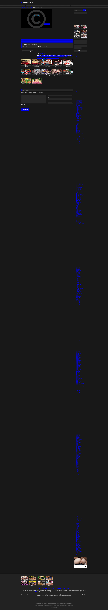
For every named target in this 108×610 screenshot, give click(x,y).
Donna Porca (78, 131)
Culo (76, 122)
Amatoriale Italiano (78, 61)
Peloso (77, 312)
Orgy (48, 56)
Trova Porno (77, 482)
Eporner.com (78, 145)
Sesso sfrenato (78, 433)
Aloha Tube (31, 7)
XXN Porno (77, 526)
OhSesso (77, 307)
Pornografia (77, 359)
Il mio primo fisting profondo (80, 223)
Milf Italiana (77, 282)
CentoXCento (28, 5)
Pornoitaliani (78, 361)
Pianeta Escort (78, 314)
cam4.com (77, 98)
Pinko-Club (34, 5)
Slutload (77, 451)
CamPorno (77, 99)
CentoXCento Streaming (79, 109)
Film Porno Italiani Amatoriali (80, 184)
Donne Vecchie (78, 136)
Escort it (77, 149)
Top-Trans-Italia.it (78, 478)
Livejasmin (77, 258)
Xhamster (77, 523)
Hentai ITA (77, 218)
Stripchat (77, 465)
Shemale (77, 443)
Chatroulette (77, 111)
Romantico (77, 396)
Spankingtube (78, 456)
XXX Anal (77, 529)
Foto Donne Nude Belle (79, 195)
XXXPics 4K (77, 533)
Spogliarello (77, 460)
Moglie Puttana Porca (79, 291)
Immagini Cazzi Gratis (79, 224)
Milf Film (39, 56)
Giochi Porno (78, 207)
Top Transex (77, 477)
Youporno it (77, 540)
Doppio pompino (78, 139)
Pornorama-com (78, 364)
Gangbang (77, 203)
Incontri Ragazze (66, 5)
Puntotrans (77, 379)
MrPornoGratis (78, 297)
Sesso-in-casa (78, 435)
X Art (76, 522)
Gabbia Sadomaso (78, 202)
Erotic (76, 146)
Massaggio (77, 271)
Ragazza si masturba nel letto (80, 386)
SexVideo (77, 441)
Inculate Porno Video (79, 231)
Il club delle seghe (78, 222)
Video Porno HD (56, 56)
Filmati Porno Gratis (79, 187)
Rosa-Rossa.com (78, 397)
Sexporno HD (78, 440)
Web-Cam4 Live (78, 510)
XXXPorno (77, 535)
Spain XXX (48, 58)
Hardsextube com (78, 216)
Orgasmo (77, 309)
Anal (47, 55)
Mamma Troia (78, 263)
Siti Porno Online (78, 450)
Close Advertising (47, 23)
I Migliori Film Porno (79, 221)
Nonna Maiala (78, 302)
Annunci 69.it (78, 65)
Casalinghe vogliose (79, 103)
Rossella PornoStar (79, 551)
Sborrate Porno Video (79, 400)
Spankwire (77, 457)
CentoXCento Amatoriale (79, 107)
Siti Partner (72, 5)
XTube (77, 524)
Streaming (77, 463)
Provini (77, 373)
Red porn (77, 393)
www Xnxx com (78, 519)
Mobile (77, 287)
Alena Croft (77, 544)
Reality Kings (78, 391)
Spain (52, 56)
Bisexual (77, 92)
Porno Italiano (78, 343)
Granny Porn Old (78, 213)
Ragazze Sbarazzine (79, 388)
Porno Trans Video (78, 353)
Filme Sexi (77, 190)
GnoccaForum (78, 209)
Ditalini (77, 127)
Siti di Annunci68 (78, 446)
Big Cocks (54, 55)
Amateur (44, 55)
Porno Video (78, 354)
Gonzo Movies (78, 211)
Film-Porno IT (78, 186)
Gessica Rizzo (78, 547)
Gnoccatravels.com (79, 210)
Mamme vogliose (78, 266)
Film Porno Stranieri (26, 7)
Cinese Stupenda (78, 115)
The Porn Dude (78, 5)
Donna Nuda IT (78, 130)
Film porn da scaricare (79, 176)
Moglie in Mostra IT (78, 290)
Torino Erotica (78, 479)
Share (46, 46)
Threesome (52, 58)
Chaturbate (77, 112)
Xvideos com (78, 525)
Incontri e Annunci (78, 227)
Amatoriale (77, 60)
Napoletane (77, 299)
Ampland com (78, 63)
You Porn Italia (78, 536)
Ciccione (77, 114)
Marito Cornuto (78, 269)
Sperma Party (78, 458)
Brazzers (77, 95)
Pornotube (77, 367)
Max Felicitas (78, 550)
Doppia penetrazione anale (80, 138)
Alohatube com (78, 58)
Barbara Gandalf (78, 545)
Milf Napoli (77, 283)
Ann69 (77, 64)
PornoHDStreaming (79, 360)
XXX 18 (77, 528)
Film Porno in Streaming (79, 181)
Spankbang (77, 455)
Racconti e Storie (78, 381)
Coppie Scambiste (78, 118)
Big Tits (59, 55)
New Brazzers (78, 300)
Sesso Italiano (78, 429)
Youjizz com (77, 537)
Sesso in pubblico (78, 425)
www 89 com (78, 512)
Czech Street (78, 125)
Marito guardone (78, 270)
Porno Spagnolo (40, 58)
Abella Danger (78, 543)
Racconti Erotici (78, 382)
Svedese (77, 467)
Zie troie (77, 542)
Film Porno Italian (78, 183)
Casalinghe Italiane (79, 101)
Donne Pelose (78, 135)
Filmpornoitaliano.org (28, 2)
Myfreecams (77, 298)
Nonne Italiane (78, 303)
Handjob (77, 215)
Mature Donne (78, 274)
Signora (77, 445)
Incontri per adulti (78, 229)
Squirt (77, 461)
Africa (76, 57)
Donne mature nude (79, 134)
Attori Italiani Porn (39, 5)
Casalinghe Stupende (79, 102)
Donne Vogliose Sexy (79, 137)
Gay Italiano (77, 204)
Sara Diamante (78, 552)
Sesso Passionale (78, 431)
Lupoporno (77, 262)
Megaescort (77, 278)
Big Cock (50, 55)
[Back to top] (105, 607)
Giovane (77, 208)
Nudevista (77, 306)
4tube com (77, 55)
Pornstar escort (78, 370)
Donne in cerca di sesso (79, 133)
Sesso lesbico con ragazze (80, 430)
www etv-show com (79, 515)
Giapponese (77, 206)
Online (77, 308)
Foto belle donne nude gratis (80, 194)
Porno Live (77, 348)
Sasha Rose (77, 553)
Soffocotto (77, 452)
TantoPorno (77, 469)
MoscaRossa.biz (78, 296)
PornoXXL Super (78, 369)
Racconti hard (78, 384)
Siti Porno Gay (78, 449)
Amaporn (77, 59)
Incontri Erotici (78, 228)
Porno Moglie (78, 349)
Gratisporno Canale (79, 214)
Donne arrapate (78, 132)
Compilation (77, 117)
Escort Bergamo (78, 148)
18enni (77, 53)
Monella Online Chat (79, 293)
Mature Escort (78, 275)
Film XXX (77, 185)
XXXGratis (77, 532)
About (40, 46)
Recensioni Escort (78, 392)
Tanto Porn (77, 468)
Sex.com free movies (79, 439)
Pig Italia (77, 315)
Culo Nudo (77, 123)
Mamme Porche (78, 265)
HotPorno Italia (78, 219)
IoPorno (77, 232)
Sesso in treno (78, 427)
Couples (62, 55)
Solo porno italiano (78, 453)
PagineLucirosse (78, 311)
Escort (77, 147)
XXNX (77, 527)
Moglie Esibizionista (79, 289)
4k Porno (77, 54)
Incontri (77, 226)
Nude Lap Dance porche (79, 305)
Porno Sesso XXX (78, 351)
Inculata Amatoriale (79, 230)
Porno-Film (77, 356)
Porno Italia (77, 342)
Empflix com (77, 144)
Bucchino (77, 96)
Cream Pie (77, 120)
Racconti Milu (78, 385)
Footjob (77, 193)
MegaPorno (77, 279)
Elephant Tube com (79, 143)
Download (77, 142)
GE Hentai (77, 205)
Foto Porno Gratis (78, 197)
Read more (54, 52)
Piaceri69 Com (78, 313)
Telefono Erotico (78, 472)
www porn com (78, 516)
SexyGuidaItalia (78, 442)
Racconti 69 (77, 380)
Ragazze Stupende (79, 389)
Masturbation (69, 55)
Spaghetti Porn (78, 454)
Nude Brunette (78, 304)
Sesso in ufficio (78, 428)
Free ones (77, 201)
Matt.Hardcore (78, 273)
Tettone (77, 473)
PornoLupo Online (78, 363)
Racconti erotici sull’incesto (80, 383)
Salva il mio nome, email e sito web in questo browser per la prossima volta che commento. (35, 104)
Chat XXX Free (78, 110)
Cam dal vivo (78, 97)
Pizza (76, 316)
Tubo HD (77, 484)
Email (49, 97)
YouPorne (77, 539)
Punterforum (77, 376)
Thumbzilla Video (78, 474)
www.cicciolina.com (79, 555)
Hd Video (77, 217)
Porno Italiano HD (78, 346)
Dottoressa (77, 140)
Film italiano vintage (79, 175)
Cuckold (77, 121)
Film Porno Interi (78, 182)
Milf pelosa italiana (78, 284)
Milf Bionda (77, 280)
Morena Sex (77, 294)
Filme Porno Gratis (78, 188)
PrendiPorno (78, 371)
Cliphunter (77, 116)
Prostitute (77, 372)
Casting (77, 104)
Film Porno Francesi (79, 180)
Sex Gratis (77, 436)
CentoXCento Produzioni (79, 108)
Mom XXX (77, 292)
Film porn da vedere (79, 178)
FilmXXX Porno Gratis (79, 191)
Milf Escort (77, 281)
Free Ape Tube (78, 200)
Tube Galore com (78, 483)
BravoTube (77, 94)
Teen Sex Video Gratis (79, 471)
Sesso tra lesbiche (78, 434)
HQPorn (77, 220)
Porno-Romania (78, 357)
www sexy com (78, 517)
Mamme (77, 264)
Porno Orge (77, 350)
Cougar (77, 119)
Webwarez (77, 511)
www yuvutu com (78, 521)
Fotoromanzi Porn (78, 199)
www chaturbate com (79, 514)
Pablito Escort (78, 310)
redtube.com (77, 395)
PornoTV (77, 368)
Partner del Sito (78, 52)
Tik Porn (77, 475)
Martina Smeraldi (78, 548)
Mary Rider (77, 549)
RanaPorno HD (78, 390)
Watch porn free (47, 5)
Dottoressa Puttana (79, 141)
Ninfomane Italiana (78, 301)
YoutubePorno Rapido (79, 541)
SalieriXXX (77, 399)
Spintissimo (77, 459)
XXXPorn (77, 534)
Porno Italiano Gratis (79, 344)
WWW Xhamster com (79, 518)
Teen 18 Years (78, 470)
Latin (65, 55)
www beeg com (78, 513)
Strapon (77, 462)
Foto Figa (77, 196)
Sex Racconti (78, 437)
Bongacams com (78, 93)
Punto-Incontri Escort (79, 378)
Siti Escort (77, 447)
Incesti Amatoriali (78, 225)
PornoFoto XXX (78, 358)
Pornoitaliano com (78, 362)
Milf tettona (77, 286)
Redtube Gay (78, 394)
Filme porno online (78, 189)
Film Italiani (77, 174)
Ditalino (77, 128)
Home (24, 5)
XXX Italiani (77, 530)
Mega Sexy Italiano (79, 277)
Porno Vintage (78, 355)
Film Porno (77, 179)
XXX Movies (56, 58)
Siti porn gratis (78, 448)
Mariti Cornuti (78, 268)
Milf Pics (77, 285)
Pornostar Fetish (78, 366)
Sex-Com (77, 438)
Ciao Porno (77, 113)
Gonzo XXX (77, 212)
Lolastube (77, 259)
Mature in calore (78, 276)
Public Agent (78, 375)
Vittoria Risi (77, 554)
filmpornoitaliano (42, 53)
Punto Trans (77, 377)
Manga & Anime (78, 267)
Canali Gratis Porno (79, 100)
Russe (77, 398)
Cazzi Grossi (78, 105)
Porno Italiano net (78, 347)
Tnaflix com (77, 476)
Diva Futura (77, 129)
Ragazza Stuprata (78, 387)
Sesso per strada (78, 432)
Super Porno (78, 466)
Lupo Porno (77, 260)
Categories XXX (53, 5)
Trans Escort (78, 480)
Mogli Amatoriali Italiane (79, 288)
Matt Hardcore (78, 272)
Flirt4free (77, 192)
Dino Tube (77, 126)
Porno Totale (78, 352)
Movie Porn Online (44, 56)
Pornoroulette (78, 365)
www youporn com (78, 520)
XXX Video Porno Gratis (79, 531)
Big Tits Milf (77, 91)
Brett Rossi (77, 546)
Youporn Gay (78, 538)
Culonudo (77, 124)
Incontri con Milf (60, 5)
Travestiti (77, 481)
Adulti (76, 56)
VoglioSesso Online (79, 509)
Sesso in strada (78, 426)
